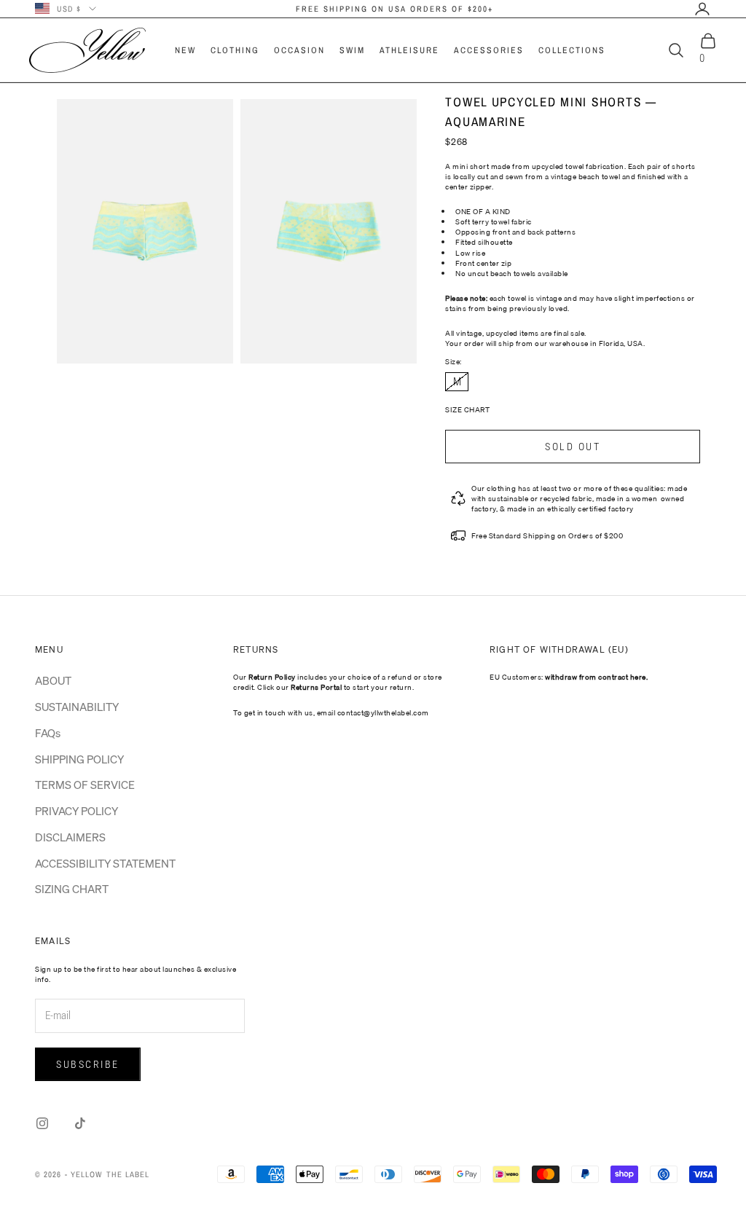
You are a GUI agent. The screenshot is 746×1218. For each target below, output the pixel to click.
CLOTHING (235, 50)
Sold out (572, 446)
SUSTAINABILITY (77, 706)
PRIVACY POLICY (76, 811)
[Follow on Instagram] (42, 1123)
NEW (185, 50)
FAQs (47, 733)
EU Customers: (569, 677)
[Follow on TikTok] (80, 1123)
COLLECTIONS (571, 50)
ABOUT (53, 680)
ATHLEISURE (409, 50)
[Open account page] (702, 8)
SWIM (352, 50)
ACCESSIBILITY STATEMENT (105, 863)
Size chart (467, 409)
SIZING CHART (72, 888)
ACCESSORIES (489, 50)
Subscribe (87, 1064)
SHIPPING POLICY (79, 759)
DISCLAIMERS (70, 837)
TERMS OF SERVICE (85, 784)
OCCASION (299, 50)
